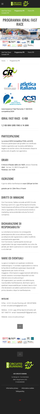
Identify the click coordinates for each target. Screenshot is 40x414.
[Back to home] (20, 4)
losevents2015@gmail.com (26, 312)
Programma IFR (19, 11)
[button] (2, 4)
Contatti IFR (5, 13)
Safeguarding (20, 391)
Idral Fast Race (6, 11)
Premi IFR (31, 11)
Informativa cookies (28, 388)
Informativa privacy (12, 388)
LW (20, 400)
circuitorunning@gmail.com (17, 306)
